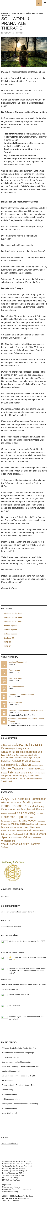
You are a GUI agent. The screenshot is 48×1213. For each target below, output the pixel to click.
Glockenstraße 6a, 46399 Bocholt (15, 1198)
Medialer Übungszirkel (18, 662)
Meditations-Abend (37, 765)
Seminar (22, 773)
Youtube (4, 847)
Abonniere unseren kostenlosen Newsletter (18, 912)
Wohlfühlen (37, 779)
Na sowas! (18, 827)
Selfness (29, 833)
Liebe (28, 760)
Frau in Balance (16, 755)
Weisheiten (36, 838)
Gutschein (21, 758)
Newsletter (33, 769)
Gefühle (24, 755)
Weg (25, 776)
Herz (33, 758)
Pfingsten (41, 769)
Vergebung (6, 775)
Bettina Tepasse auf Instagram (14, 1171)
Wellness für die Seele (21, 778)
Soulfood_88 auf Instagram (13, 1175)
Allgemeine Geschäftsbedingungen (16, 1189)
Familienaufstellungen (8, 813)
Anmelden (5, 896)
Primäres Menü (45, 3)
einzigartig (12, 748)
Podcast (13, 831)
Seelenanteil (18, 834)
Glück (14, 758)
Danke (5, 748)
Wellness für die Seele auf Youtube (16, 1161)
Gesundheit (6, 758)
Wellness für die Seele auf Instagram (17, 1164)
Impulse (38, 758)
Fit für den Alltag (25, 813)
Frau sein (39, 813)
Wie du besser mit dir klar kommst (20, 844)
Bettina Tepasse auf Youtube (13, 1168)
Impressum (6, 1184)
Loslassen (36, 761)
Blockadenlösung (34, 806)
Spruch (29, 772)
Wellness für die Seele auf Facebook (17, 1166)
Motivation (7, 827)
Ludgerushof (8, 764)
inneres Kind (32, 817)
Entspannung (9, 751)
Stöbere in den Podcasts (11, 926)
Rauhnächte (21, 830)
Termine (37, 773)
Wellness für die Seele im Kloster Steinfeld (26, 710)
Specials (6, 837)
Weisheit (5, 779)
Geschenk (32, 755)
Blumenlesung (14, 670)
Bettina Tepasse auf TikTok (13, 1173)
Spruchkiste (18, 837)
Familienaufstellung (30, 751)
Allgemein (5, 13)
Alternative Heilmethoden (32, 798)
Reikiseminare (38, 830)
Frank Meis (5, 755)
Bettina (19, 33)
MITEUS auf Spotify (10, 1178)
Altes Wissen (7, 802)
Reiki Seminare (7, 834)
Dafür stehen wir (10, 809)
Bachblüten (37, 802)
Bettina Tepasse (18, 13)
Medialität (5, 824)
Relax (17, 773)
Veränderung (18, 776)
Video (27, 837)
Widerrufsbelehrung (10, 1191)
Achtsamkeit (6, 745)
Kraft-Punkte (12, 761)
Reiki (10, 772)
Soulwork (5, 15)
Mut (25, 769)
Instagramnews (7, 821)
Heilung (28, 758)
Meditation (23, 764)
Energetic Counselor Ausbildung (21, 694)
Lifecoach (31, 820)
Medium (26, 824)
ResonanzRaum (15, 678)
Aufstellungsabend (16, 686)
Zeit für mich (6, 781)
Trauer (42, 773)
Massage (41, 821)
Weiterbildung (8, 841)
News (27, 827)
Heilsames (8, 817)
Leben (20, 760)
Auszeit (13, 745)
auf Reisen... (18, 802)
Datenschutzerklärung (11, 1187)
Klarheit (4, 761)
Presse (4, 773)
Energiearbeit (23, 748)
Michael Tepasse (12, 768)
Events (40, 809)
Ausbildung (28, 802)
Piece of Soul (5, 830)
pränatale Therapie (34, 13)
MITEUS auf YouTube (11, 1180)
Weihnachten (34, 776)
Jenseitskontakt (19, 821)
